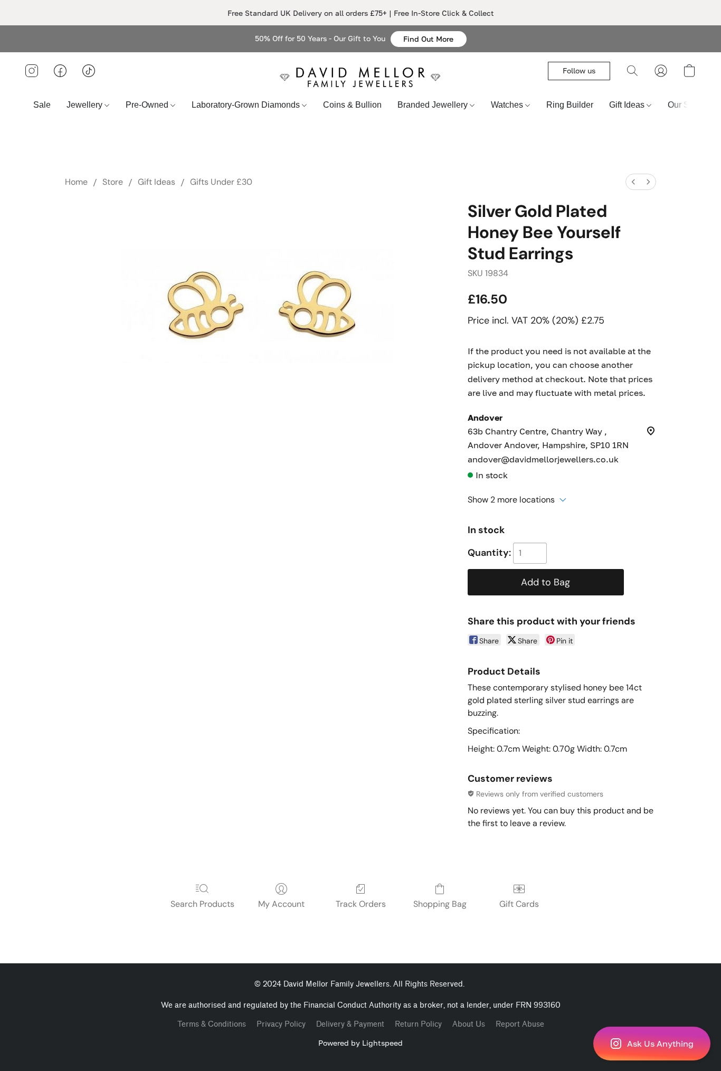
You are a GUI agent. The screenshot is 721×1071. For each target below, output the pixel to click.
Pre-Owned (148, 104)
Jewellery (86, 104)
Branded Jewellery (433, 104)
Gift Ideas (628, 104)
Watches (508, 104)
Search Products (202, 903)
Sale (42, 104)
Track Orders (361, 903)
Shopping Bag (440, 903)
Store (112, 181)
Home (76, 181)
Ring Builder (569, 104)
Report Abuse (520, 1024)
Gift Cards (519, 903)
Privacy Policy (281, 1024)
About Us (468, 1024)
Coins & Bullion (352, 104)
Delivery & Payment (350, 1024)
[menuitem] (633, 181)
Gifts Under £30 (221, 181)
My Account (281, 903)
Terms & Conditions (211, 1024)
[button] (429, 39)
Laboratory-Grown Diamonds (247, 104)
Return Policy (418, 1024)
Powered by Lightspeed (360, 1042)
